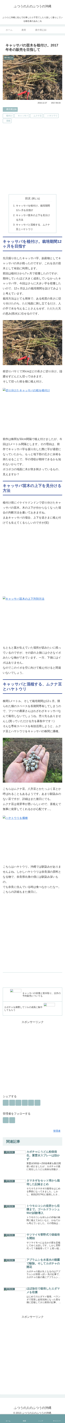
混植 (8, 121)
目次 (28, 198)
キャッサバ (23, 115)
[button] (37, 1103)
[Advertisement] (32, 159)
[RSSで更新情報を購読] (12, 1120)
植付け (9, 115)
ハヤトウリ (52, 115)
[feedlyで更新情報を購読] (6, 1120)
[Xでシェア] (6, 1103)
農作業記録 (11, 109)
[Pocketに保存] (25, 1103)
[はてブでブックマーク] (18, 1103)
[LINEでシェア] (31, 1103)
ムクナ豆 (37, 115)
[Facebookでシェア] (12, 1103)
